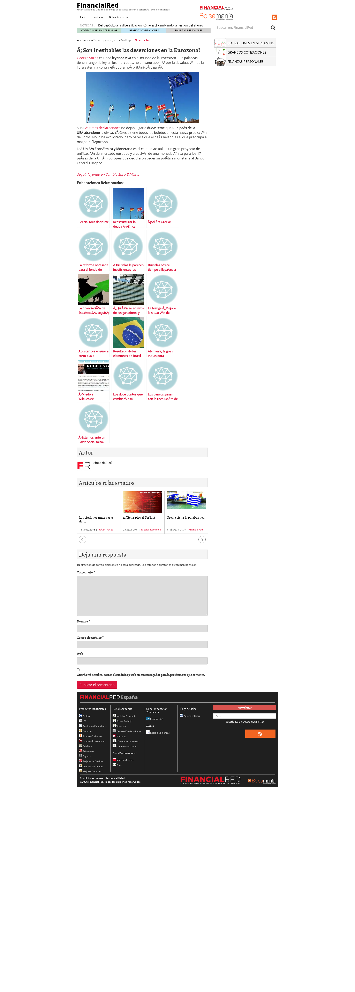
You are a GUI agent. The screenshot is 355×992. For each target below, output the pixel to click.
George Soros (87, 58)
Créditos (87, 746)
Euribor (86, 716)
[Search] (273, 27)
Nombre (83, 621)
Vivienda (121, 726)
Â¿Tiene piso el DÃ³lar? (95, 517)
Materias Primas (124, 760)
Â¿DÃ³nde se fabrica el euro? (183, 519)
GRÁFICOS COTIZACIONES (144, 30)
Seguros (86, 756)
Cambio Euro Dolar (126, 746)
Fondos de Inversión (93, 740)
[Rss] (274, 17)
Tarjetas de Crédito (92, 761)
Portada (94, 40)
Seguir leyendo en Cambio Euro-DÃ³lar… (108, 174)
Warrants (121, 736)
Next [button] (202, 541)
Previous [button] (82, 541)
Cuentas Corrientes (92, 766)
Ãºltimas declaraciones (102, 128)
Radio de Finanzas (159, 732)
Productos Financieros (94, 726)
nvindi (190, 529)
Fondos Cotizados (92, 736)
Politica (82, 40)
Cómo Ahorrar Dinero (127, 741)
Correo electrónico (90, 637)
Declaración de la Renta (128, 731)
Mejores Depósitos (92, 771)
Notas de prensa (118, 17)
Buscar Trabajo (124, 721)
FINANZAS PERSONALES (188, 30)
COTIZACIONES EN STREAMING (99, 30)
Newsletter (244, 707)
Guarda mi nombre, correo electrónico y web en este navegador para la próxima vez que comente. (141, 674)
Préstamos (88, 751)
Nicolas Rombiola (107, 529)
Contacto (97, 17)
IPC (84, 721)
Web (80, 653)
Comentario (86, 572)
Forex (119, 765)
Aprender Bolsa (191, 715)
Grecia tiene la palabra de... (142, 517)
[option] (99, 512)
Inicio (83, 17)
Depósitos (87, 731)
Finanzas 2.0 (156, 719)
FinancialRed (98, 5)
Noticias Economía (126, 716)
